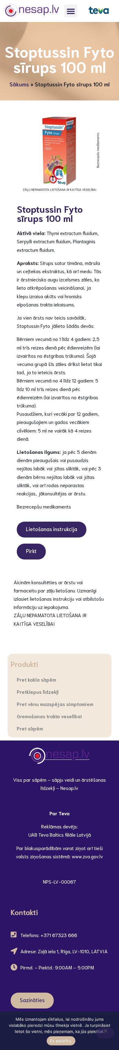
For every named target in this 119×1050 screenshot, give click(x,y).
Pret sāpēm (30, 728)
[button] (70, 11)
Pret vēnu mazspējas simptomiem (55, 704)
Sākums (19, 84)
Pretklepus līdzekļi (38, 691)
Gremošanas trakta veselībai (49, 716)
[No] (105, 1033)
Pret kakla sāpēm (36, 679)
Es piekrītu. (61, 1040)
